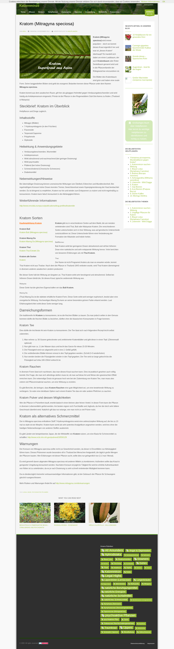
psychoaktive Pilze (111, 619)
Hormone (138, 567)
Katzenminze (113, 571)
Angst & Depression (139, 550)
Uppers (127, 627)
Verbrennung (141, 628)
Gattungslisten (148, 4)
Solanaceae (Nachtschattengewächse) (119, 623)
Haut (106, 567)
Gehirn (143, 563)
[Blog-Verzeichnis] (43, 643)
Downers (143, 558)
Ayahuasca (146, 555)
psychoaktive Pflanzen (40, 492)
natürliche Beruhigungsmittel (121, 587)
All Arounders (114, 550)
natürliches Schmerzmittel (115, 600)
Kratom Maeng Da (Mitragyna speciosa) (36, 241)
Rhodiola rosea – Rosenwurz (66, 525)
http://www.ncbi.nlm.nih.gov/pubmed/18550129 (47, 437)
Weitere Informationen (150, 2)
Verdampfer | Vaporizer (111, 632)
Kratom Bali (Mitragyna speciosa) (33, 232)
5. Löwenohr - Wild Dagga (141, 182)
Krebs (128, 572)
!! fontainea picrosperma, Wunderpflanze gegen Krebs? (140, 160)
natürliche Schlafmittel (118, 595)
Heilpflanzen (72, 31)
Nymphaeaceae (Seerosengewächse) (118, 608)
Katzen (149, 567)
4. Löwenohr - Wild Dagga (141, 222)
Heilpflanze (117, 567)
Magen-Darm (106, 584)
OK (163, 2)
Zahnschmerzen (144, 632)
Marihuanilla (135, 584)
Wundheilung (129, 632)
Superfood (142, 623)
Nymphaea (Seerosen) (112, 604)
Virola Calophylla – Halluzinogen (102, 525)
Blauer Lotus (108, 559)
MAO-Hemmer (120, 584)
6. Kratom (134, 185)
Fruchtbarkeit (129, 563)
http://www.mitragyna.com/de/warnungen (73, 483)
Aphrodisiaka (113, 554)
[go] (100, 4)
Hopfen (128, 567)
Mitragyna (147, 584)
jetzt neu (149, 13)
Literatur (139, 4)
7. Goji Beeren (136, 187)
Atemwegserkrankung (132, 555)
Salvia (126, 619)
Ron (24, 31)
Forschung (117, 563)
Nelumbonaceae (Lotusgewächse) (141, 600)
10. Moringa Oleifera (138, 196)
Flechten (105, 563)
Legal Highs (27, 492)
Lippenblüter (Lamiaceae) (117, 580)
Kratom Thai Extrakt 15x (30, 251)
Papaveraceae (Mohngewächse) (115, 611)
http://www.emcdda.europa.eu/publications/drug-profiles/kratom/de (47, 206)
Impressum (150, 643)
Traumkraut (111, 627)
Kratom (23, 260)
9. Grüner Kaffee (137, 194)
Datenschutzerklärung (138, 643)
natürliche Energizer (115, 591)
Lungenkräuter (143, 580)
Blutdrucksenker (124, 559)
